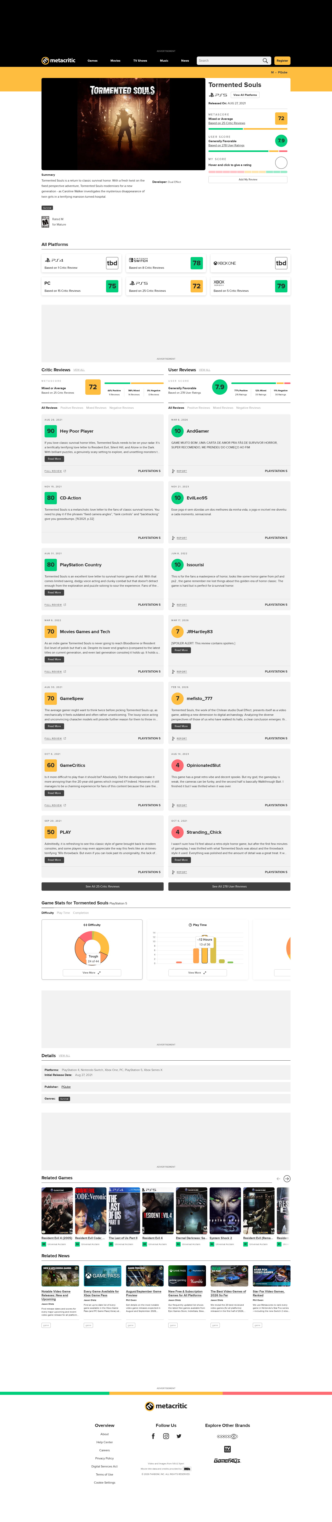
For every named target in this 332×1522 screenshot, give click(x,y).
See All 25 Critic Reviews (103, 886)
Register (282, 61)
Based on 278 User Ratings (226, 145)
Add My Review (248, 179)
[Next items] (287, 1178)
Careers (104, 1450)
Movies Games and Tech (78, 631)
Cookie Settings (104, 1483)
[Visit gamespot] (227, 1439)
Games (93, 61)
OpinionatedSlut (198, 765)
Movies (115, 61)
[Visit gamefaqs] (227, 1462)
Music (164, 61)
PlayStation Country (74, 565)
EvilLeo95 (191, 498)
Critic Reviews (56, 370)
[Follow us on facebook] (153, 1438)
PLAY (59, 832)
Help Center (104, 1442)
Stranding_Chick (199, 832)
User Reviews (182, 370)
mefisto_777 (194, 698)
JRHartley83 (194, 631)
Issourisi (189, 565)
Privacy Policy (104, 1458)
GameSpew (65, 698)
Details (49, 1055)
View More (89, 972)
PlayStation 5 (149, 471)
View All (79, 370)
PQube (282, 72)
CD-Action (64, 498)
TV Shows (140, 61)
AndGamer (191, 431)
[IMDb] (187, 1469)
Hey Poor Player (70, 431)
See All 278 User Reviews (229, 886)
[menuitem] (93, 61)
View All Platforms (245, 95)
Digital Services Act (104, 1466)
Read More (54, 458)
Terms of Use (104, 1474)
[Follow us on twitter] (179, 1438)
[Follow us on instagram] (166, 1438)
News (185, 61)
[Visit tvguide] (227, 1451)
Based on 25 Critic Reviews (226, 123)
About (104, 1434)
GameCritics (66, 765)
